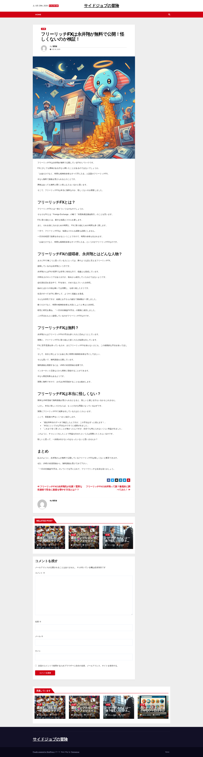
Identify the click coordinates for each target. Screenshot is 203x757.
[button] (169, 15)
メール (39, 636)
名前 (38, 622)
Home (38, 15)
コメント (40, 573)
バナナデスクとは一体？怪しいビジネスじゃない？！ (117, 540)
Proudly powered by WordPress (44, 752)
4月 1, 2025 (43, 715)
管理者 (55, 46)
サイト (38, 651)
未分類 (43, 29)
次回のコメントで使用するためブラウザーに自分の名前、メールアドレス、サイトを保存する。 (78, 666)
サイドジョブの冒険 (101, 5)
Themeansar (75, 752)
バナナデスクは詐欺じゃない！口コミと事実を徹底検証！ (152, 710)
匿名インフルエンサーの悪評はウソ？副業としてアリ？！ (49, 540)
